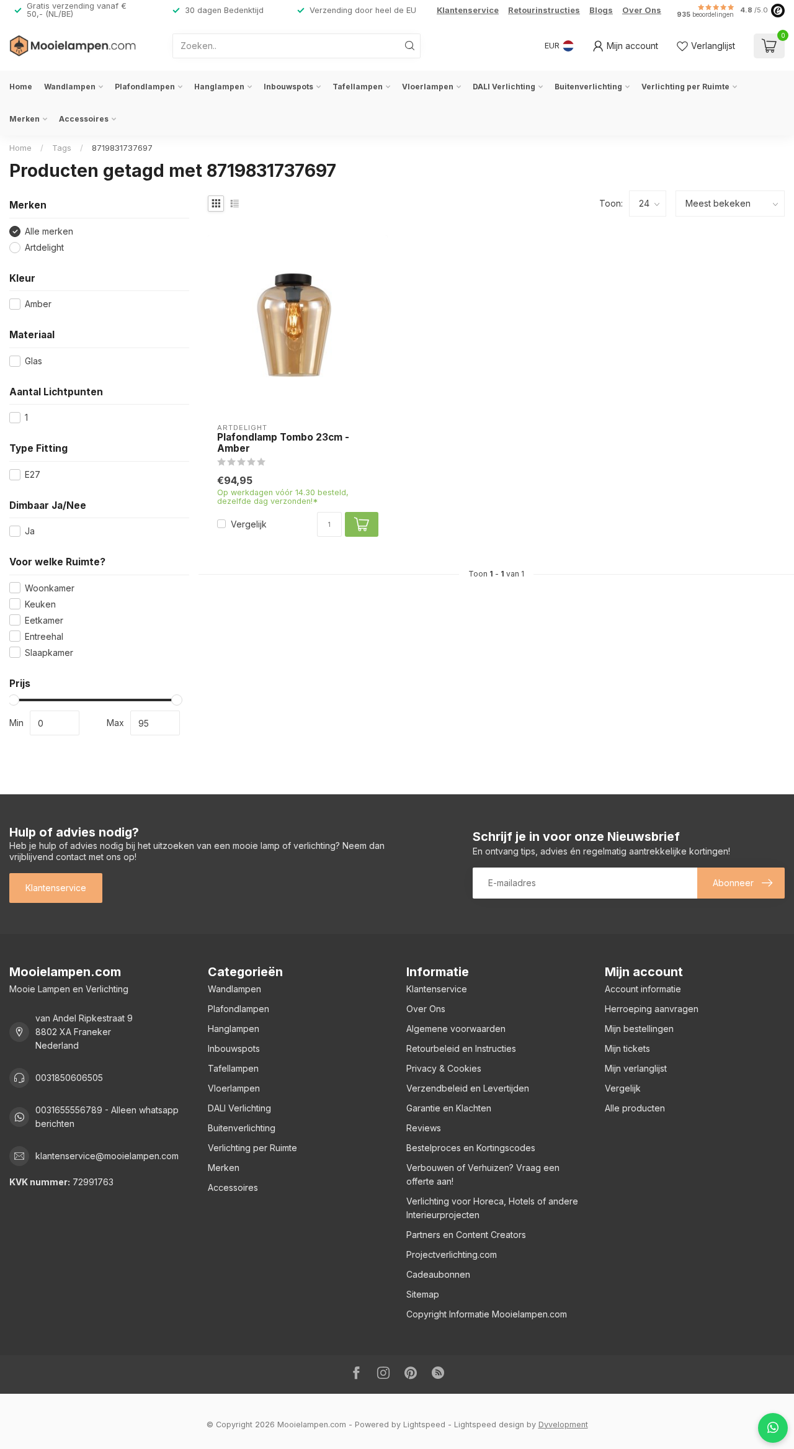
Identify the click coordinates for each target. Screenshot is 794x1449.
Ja (30, 531)
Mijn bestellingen (639, 1028)
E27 (32, 474)
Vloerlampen (427, 86)
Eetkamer (44, 620)
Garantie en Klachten (448, 1108)
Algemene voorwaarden (456, 1028)
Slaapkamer (49, 652)
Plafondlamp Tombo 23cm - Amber (283, 443)
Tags (61, 148)
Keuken (40, 604)
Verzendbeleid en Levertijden (467, 1088)
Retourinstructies (544, 10)
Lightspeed (424, 1424)
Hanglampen (219, 86)
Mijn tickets (627, 1048)
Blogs (601, 10)
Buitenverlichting (588, 86)
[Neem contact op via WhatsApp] (773, 1428)
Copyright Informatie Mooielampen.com (486, 1314)
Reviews (423, 1128)
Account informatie (643, 989)
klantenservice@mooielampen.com (107, 1156)
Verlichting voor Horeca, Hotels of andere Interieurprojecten (492, 1208)
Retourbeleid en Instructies (461, 1048)
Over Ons (641, 10)
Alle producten (635, 1108)
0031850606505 (69, 1077)
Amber (38, 303)
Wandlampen (70, 86)
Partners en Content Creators (466, 1234)
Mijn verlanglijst (636, 1068)
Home (20, 86)
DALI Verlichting (504, 86)
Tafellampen (357, 86)
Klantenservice (468, 10)
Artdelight (44, 247)
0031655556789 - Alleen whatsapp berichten (107, 1117)
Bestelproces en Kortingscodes (470, 1147)
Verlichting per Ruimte (685, 86)
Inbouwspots (288, 86)
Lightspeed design (489, 1424)
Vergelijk (249, 524)
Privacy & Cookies (443, 1068)
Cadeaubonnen (438, 1274)
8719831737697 (122, 148)
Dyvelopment (563, 1424)
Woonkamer (49, 588)
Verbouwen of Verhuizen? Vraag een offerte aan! (483, 1174)
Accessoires (84, 118)
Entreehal (44, 636)
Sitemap (422, 1294)
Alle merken (49, 231)
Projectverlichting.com (451, 1254)
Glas (33, 361)
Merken (24, 118)
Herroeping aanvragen (651, 1008)
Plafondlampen (145, 86)
